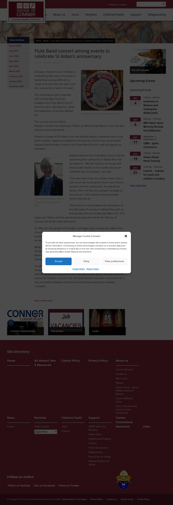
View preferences (114, 261)
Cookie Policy (78, 269)
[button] (126, 236)
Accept (58, 261)
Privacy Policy (92, 269)
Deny (86, 261)
